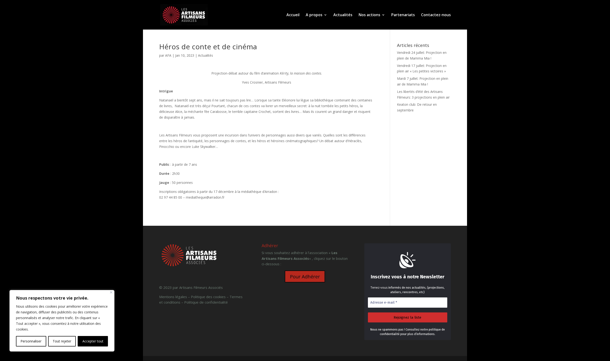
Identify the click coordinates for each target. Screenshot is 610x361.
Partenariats (403, 15)
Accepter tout (92, 341)
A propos (314, 15)
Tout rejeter (62, 341)
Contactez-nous (436, 15)
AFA (168, 55)
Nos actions (369, 15)
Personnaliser (30, 341)
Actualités (342, 15)
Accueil (293, 15)
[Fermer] (111, 292)
